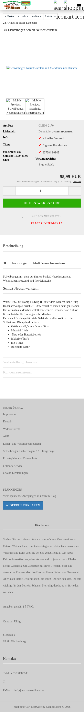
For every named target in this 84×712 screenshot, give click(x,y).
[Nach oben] (73, 706)
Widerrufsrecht (11, 429)
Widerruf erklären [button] (23, 505)
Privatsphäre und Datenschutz (20, 458)
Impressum (9, 414)
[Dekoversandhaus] (15, 5)
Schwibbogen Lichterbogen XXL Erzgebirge (29, 451)
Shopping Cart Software (28, 706)
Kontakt (7, 421)
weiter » (36, 16)
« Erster (9, 16)
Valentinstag (10, 552)
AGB (6, 436)
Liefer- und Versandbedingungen (22, 443)
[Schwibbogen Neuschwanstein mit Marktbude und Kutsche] (42, 66)
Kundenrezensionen (17, 372)
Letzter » (50, 16)
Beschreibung (13, 246)
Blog (53, 496)
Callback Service (12, 466)
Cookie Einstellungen (15, 472)
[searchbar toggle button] (58, 5)
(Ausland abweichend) (62, 131)
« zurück (23, 16)
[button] (9, 190)
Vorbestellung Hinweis (20, 362)
